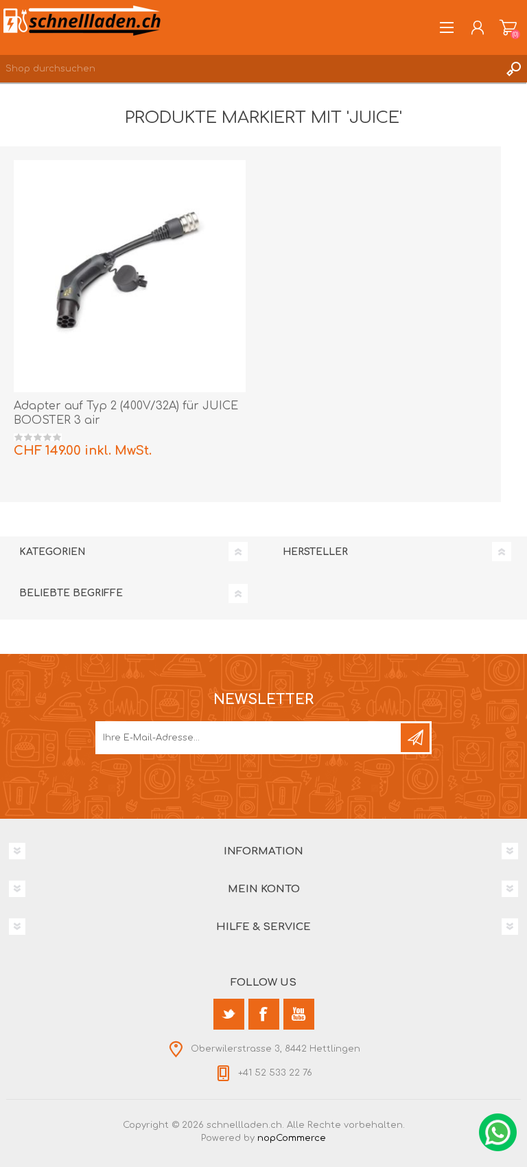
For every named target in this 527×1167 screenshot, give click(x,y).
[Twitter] (228, 1014)
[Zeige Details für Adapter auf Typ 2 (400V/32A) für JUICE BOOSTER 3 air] (130, 276)
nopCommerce (291, 1138)
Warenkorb (508, 27)
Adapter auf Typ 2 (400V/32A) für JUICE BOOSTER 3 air (126, 413)
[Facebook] (263, 1014)
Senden (415, 737)
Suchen (513, 68)
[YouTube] (298, 1014)
